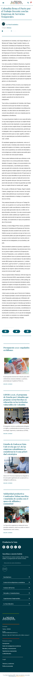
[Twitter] (7, 547)
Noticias (9, 27)
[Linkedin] (19, 547)
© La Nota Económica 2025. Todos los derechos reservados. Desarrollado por (16, 676)
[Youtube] (11, 547)
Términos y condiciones (8, 663)
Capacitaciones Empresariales (11, 598)
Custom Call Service (9, 588)
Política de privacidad (7, 666)
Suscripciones (7, 577)
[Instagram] (15, 547)
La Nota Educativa (8, 604)
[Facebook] (3, 547)
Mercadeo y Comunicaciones (11, 593)
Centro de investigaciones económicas (14, 582)
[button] (3, 2)
